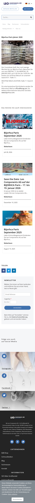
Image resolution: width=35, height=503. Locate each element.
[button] (3, 270)
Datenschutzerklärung (19, 317)
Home (4, 24)
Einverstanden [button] (17, 499)
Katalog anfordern (7, 28)
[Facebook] (17, 442)
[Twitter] (23, 442)
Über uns (18, 28)
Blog (9, 24)
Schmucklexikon (25, 24)
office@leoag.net (21, 88)
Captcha (7, 299)
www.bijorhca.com (7, 93)
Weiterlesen (8, 147)
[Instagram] (12, 442)
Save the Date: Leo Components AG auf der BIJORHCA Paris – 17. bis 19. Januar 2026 (17, 184)
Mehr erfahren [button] (12, 494)
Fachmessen (15, 24)
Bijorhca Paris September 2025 (13, 231)
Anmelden (17, 308)
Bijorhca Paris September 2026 (13, 134)
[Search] (31, 17)
